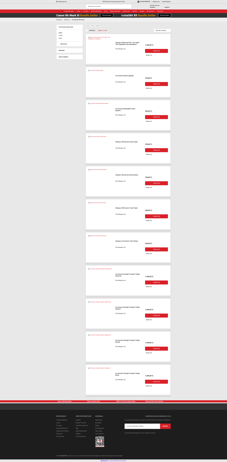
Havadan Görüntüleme (62, 431)
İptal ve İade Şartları (81, 431)
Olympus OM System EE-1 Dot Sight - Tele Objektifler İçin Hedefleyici (127, 43)
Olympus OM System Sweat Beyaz (126, 175)
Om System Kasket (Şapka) (124, 76)
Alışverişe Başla (106, 15)
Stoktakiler (92, 30)
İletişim (97, 425)
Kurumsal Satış (99, 428)
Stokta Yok (156, 51)
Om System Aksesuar (78, 19)
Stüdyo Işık (59, 433)
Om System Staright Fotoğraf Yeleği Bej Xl (127, 374)
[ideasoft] (104, 461)
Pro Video (59, 425)
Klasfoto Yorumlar (81, 422)
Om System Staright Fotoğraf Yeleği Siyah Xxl (127, 275)
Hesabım (78, 420)
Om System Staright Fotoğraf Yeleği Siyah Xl (127, 308)
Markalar (78, 433)
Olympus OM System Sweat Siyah (126, 142)
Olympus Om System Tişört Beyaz (126, 241)
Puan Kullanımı (99, 433)
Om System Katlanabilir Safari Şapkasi (125, 109)
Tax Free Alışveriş (81, 436)
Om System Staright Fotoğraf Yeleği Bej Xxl (127, 341)
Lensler (58, 422)
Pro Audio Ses (60, 436)
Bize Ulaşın (98, 422)
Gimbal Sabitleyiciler (62, 428)
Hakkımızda (156, 1)
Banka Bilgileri (166, 1)
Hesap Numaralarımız (82, 425)
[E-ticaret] (113, 460)
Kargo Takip (98, 431)
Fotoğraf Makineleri (61, 420)
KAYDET (165, 426)
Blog (77, 428)
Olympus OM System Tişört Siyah (126, 208)
